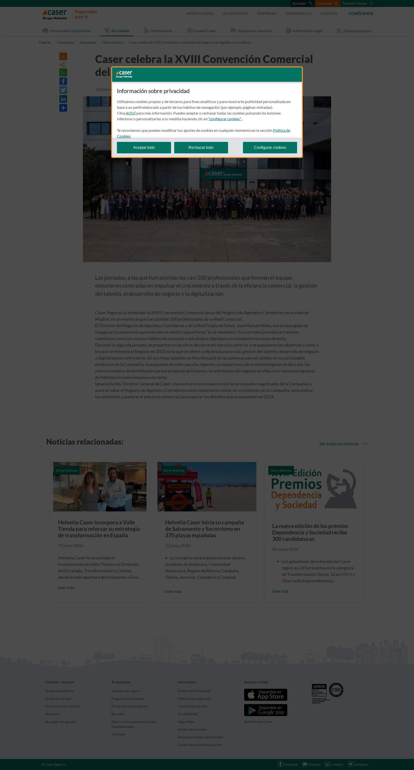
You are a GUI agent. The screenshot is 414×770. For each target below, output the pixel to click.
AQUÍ (131, 113)
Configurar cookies (270, 147)
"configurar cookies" (225, 118)
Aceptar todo (144, 147)
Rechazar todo (201, 147)
